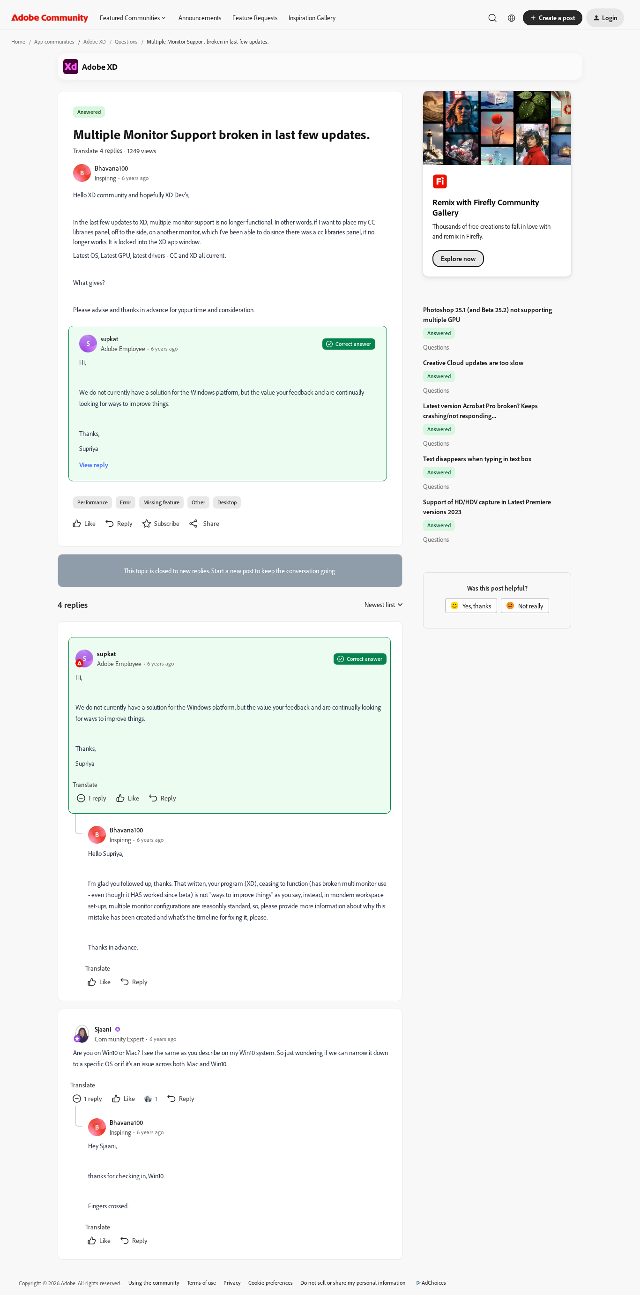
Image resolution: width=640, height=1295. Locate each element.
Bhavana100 (111, 168)
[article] (229, 725)
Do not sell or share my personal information (353, 1282)
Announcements (200, 18)
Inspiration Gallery (312, 18)
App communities (54, 41)
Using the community (153, 1282)
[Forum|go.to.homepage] (50, 17)
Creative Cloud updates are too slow (473, 363)
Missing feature (161, 502)
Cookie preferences (270, 1282)
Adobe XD (94, 41)
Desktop (227, 502)
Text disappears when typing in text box (477, 459)
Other (198, 502)
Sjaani (103, 1029)
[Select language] (511, 17)
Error (125, 502)
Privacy (232, 1282)
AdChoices (434, 1282)
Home (18, 41)
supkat (109, 339)
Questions (126, 41)
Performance (92, 502)
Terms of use (201, 1282)
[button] (552, 17)
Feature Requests (254, 18)
